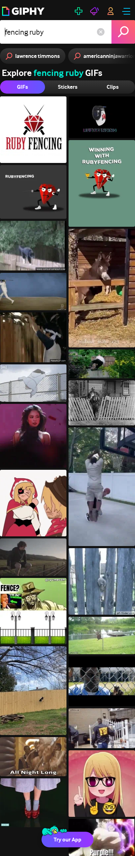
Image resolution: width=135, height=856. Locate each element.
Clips (113, 87)
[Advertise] (94, 11)
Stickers (68, 87)
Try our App (67, 839)
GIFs (22, 87)
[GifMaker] (78, 11)
